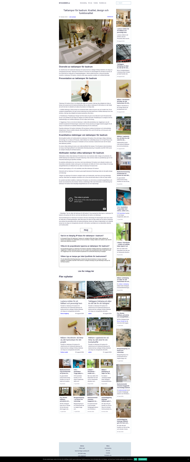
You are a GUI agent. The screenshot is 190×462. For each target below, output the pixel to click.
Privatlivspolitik (142, 459)
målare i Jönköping (124, 284)
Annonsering (83, 3)
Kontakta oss (102, 3)
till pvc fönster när (121, 321)
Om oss (90, 3)
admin (90, 313)
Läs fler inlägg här (86, 271)
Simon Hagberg (64, 313)
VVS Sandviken (121, 213)
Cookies (96, 3)
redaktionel (110, 16)
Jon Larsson (72, 17)
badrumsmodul (123, 390)
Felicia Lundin (64, 352)
